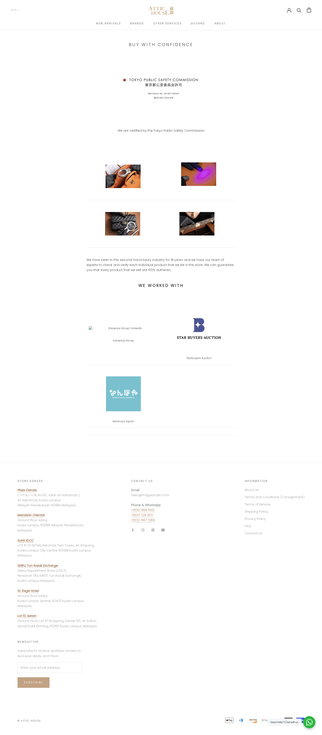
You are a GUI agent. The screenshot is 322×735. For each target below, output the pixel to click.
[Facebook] (132, 529)
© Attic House (29, 720)
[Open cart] (309, 10)
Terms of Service (257, 504)
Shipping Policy (256, 511)
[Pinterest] (152, 529)
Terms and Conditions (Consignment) (274, 497)
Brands (137, 23)
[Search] (299, 10)
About (220, 23)
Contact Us (253, 533)
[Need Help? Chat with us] (309, 722)
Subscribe (33, 682)
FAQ (248, 526)
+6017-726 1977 (142, 515)
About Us (252, 490)
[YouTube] (163, 529)
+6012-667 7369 (143, 520)
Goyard (198, 23)
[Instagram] (142, 529)
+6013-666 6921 (143, 510)
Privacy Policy (255, 519)
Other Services (167, 23)
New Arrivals (108, 23)
